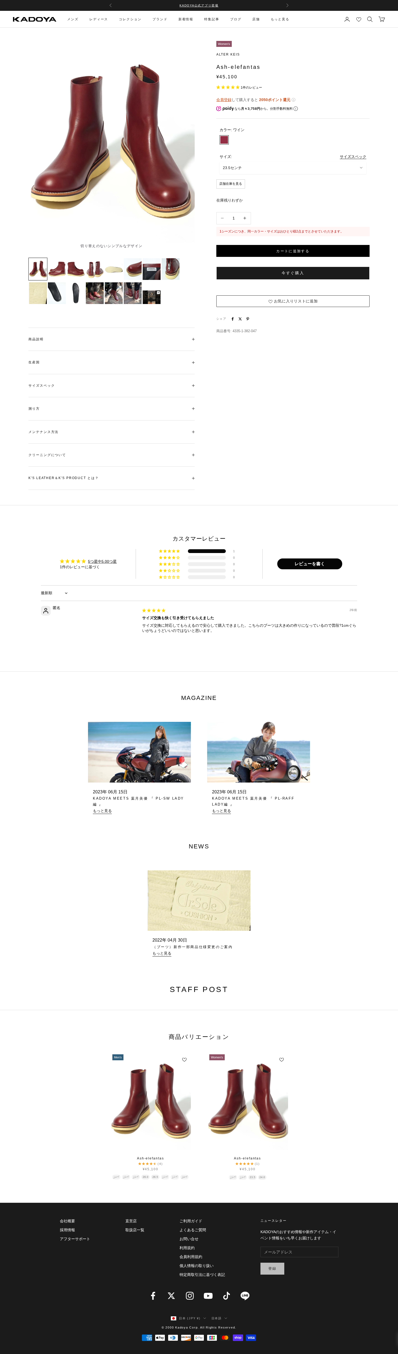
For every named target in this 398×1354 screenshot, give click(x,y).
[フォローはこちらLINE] (245, 1296)
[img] (153, 610)
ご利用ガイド (191, 1221)
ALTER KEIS (228, 54)
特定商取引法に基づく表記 (202, 1274)
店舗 (256, 19)
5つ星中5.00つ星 (102, 561)
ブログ (236, 19)
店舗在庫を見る (230, 184)
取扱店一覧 (134, 1230)
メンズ (73, 19)
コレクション (130, 19)
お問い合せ (189, 1239)
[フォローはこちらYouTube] (208, 1296)
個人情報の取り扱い (197, 1265)
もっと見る (280, 19)
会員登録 (223, 100)
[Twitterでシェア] (240, 319)
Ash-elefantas (150, 1158)
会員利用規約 (191, 1257)
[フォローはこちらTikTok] (226, 1296)
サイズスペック (353, 156)
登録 (272, 1268)
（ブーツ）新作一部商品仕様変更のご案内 (192, 947)
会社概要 (67, 1221)
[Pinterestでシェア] (248, 319)
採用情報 (67, 1230)
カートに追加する (292, 251)
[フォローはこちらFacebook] (153, 1296)
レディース (98, 19)
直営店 (131, 1221)
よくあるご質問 (193, 1230)
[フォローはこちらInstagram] (190, 1296)
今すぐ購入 (293, 273)
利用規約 (187, 1248)
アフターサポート (75, 1239)
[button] (228, 87)
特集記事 (211, 19)
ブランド (160, 19)
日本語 (216, 1318)
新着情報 (186, 19)
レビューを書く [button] (310, 563)
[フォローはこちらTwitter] (171, 1296)
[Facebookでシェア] (232, 319)
